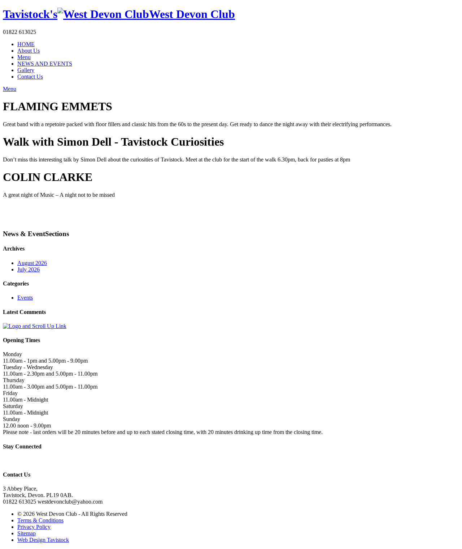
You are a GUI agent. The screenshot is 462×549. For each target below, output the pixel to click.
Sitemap (26, 533)
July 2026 (28, 269)
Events (25, 298)
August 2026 (32, 263)
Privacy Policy (34, 527)
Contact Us (30, 77)
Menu (24, 57)
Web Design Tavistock (43, 540)
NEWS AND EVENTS (44, 64)
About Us (28, 51)
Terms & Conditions (40, 520)
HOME (26, 44)
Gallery (25, 70)
